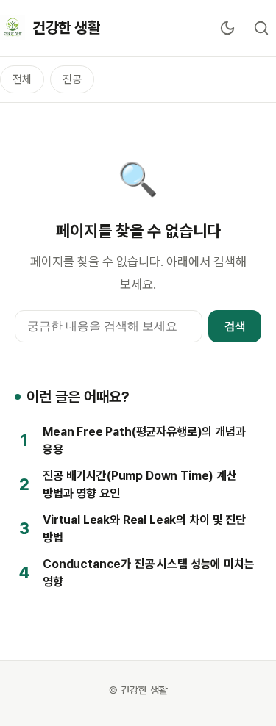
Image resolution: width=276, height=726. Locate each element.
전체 (22, 79)
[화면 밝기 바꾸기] (227, 28)
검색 (234, 327)
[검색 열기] (261, 28)
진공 (72, 79)
